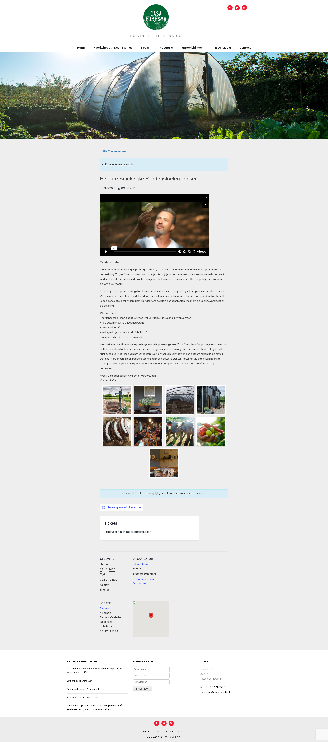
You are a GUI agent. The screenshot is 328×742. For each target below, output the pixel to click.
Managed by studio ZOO (164, 737)
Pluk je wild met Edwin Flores (83, 697)
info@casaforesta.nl (219, 692)
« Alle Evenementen (113, 151)
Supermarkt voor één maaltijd (83, 689)
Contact (245, 47)
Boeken (146, 47)
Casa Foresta (176, 731)
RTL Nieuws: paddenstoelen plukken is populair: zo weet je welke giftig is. (94, 670)
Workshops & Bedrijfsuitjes (113, 47)
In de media (222, 47)
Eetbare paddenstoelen (79, 680)
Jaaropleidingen (192, 47)
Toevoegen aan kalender (122, 507)
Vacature (166, 47)
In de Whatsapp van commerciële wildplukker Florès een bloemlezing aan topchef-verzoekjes (95, 707)
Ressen (104, 608)
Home (81, 47)
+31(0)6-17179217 (214, 687)
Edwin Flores (140, 564)
